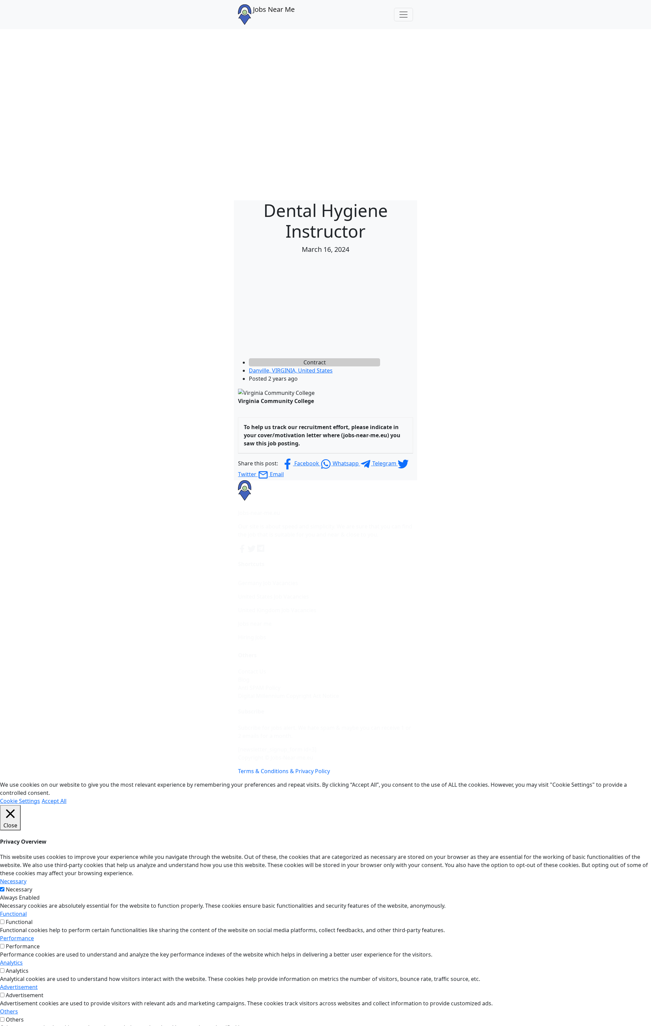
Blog (244, 679)
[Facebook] (243, 548)
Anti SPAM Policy (259, 687)
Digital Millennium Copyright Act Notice (288, 696)
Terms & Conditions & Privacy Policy (284, 771)
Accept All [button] (54, 801)
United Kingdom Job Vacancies (277, 610)
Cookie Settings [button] (20, 801)
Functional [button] (13, 914)
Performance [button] (17, 938)
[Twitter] (252, 548)
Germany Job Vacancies (268, 583)
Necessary (19, 889)
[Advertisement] (325, 307)
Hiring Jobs (252, 637)
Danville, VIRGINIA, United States (291, 370)
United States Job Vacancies (273, 596)
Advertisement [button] (19, 987)
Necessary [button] (13, 881)
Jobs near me (255, 623)
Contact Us (252, 671)
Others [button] (9, 1011)
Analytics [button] (11, 962)
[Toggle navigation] (403, 14)
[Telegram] (261, 548)
